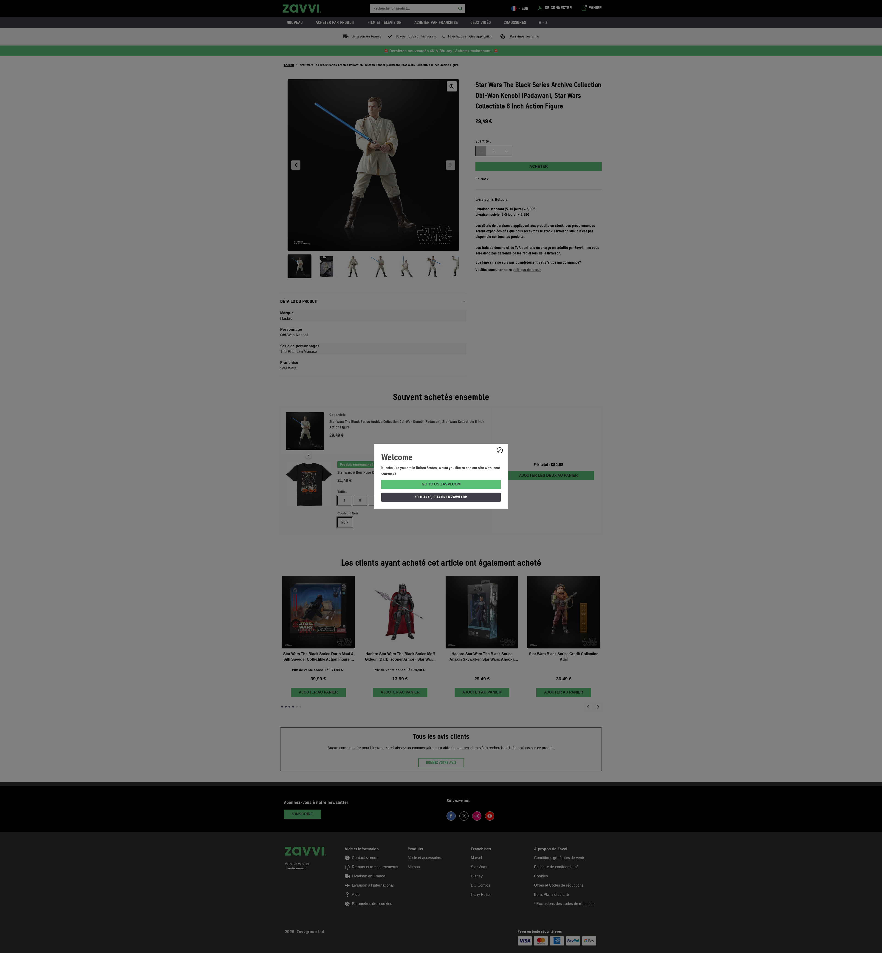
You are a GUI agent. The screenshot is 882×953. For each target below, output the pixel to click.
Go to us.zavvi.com (441, 484)
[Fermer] (500, 450)
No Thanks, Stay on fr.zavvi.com (441, 497)
